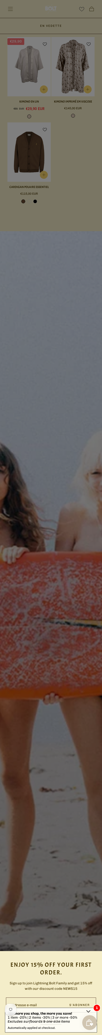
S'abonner (79, 1005)
